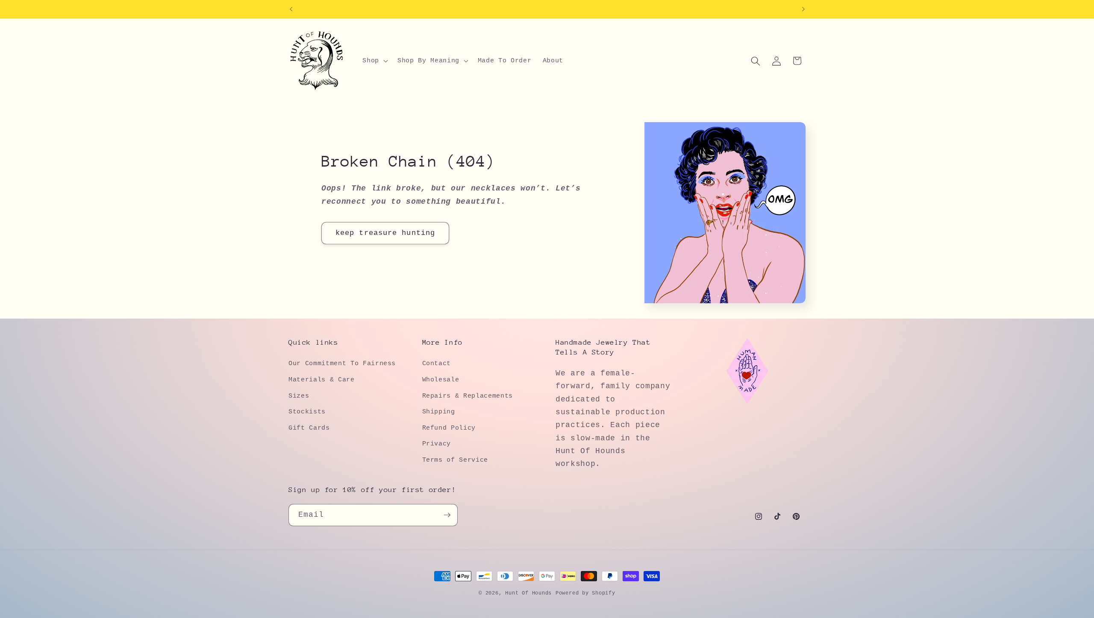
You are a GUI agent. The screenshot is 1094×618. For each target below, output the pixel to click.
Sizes (298, 396)
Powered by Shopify (585, 593)
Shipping (438, 412)
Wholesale (440, 380)
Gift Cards (309, 428)
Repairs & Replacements (467, 396)
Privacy (436, 444)
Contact (436, 363)
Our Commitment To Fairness (342, 363)
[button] (374, 61)
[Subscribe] (447, 515)
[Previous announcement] (291, 9)
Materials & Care (321, 380)
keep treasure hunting (385, 233)
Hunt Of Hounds (528, 593)
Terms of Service (455, 460)
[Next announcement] (803, 9)
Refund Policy (449, 428)
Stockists (307, 412)
